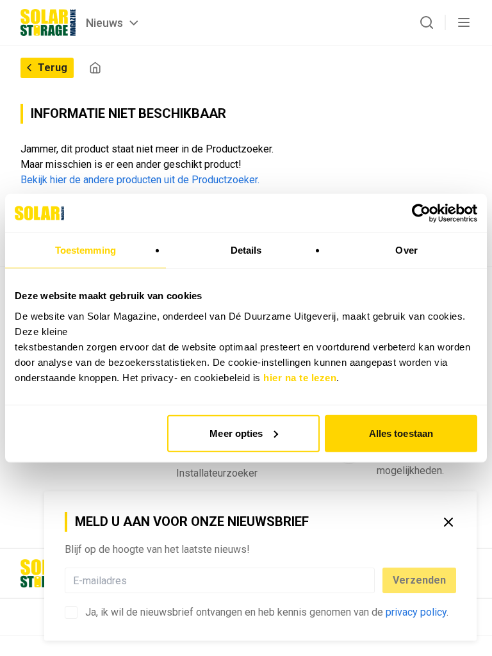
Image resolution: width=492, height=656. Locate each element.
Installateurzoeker (217, 473)
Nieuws (104, 22)
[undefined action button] (371, 580)
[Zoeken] (426, 22)
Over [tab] (406, 250)
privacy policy (416, 612)
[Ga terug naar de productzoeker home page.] (95, 68)
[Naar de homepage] (48, 22)
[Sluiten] (448, 522)
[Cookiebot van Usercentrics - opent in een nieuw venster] (421, 213)
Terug (52, 68)
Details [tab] (246, 250)
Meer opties (236, 432)
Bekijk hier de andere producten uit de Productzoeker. (139, 180)
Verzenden (419, 580)
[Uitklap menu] (464, 22)
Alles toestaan (401, 432)
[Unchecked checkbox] (71, 612)
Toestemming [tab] (85, 250)
